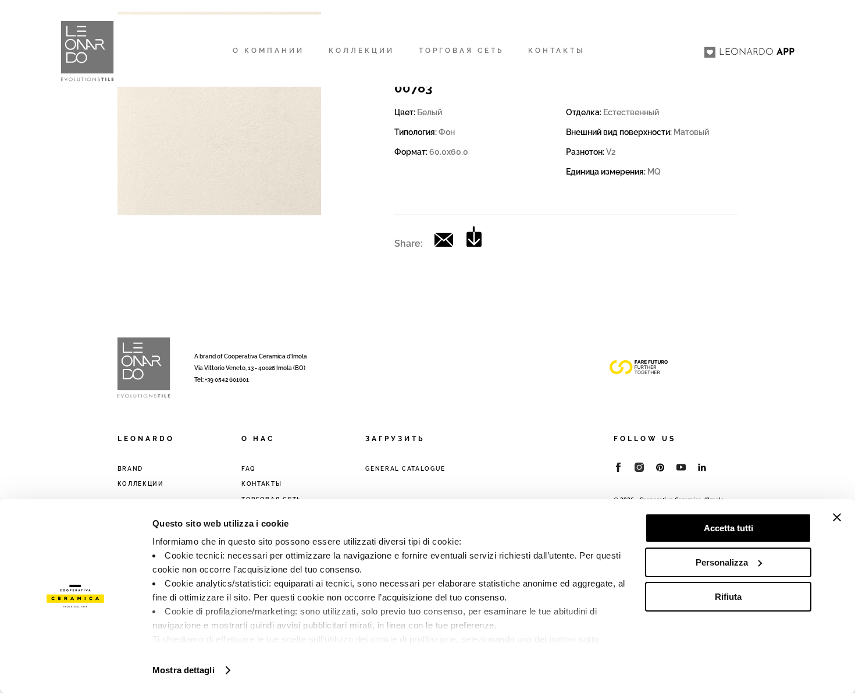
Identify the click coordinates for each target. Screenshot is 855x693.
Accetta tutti (728, 528)
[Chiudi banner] (837, 517)
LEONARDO (757, 52)
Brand (130, 468)
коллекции (140, 484)
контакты (261, 484)
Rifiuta (728, 597)
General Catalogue (405, 468)
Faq (248, 468)
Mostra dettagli (183, 670)
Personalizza (722, 562)
